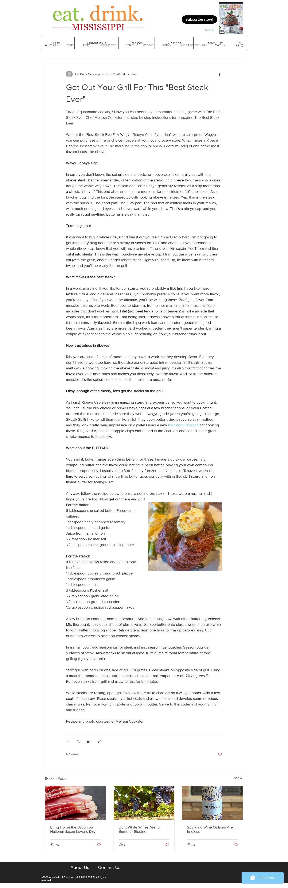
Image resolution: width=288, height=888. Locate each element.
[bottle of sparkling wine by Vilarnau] (212, 803)
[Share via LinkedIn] (89, 741)
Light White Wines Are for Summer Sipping (140, 829)
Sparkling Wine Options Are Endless (210, 829)
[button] (136, 43)
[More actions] (219, 74)
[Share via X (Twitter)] (78, 741)
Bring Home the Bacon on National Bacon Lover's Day (73, 829)
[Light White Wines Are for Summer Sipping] (144, 803)
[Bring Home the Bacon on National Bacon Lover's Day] (75, 803)
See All (238, 778)
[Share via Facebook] (68, 741)
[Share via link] (99, 741)
